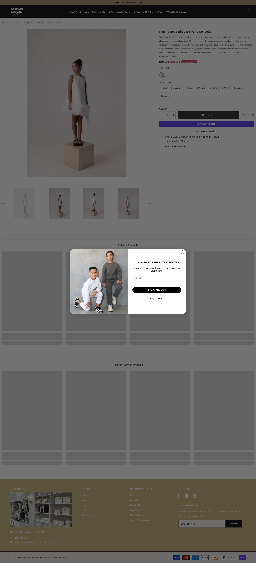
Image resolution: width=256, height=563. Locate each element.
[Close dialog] (182, 252)
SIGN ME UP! (157, 290)
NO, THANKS (157, 299)
